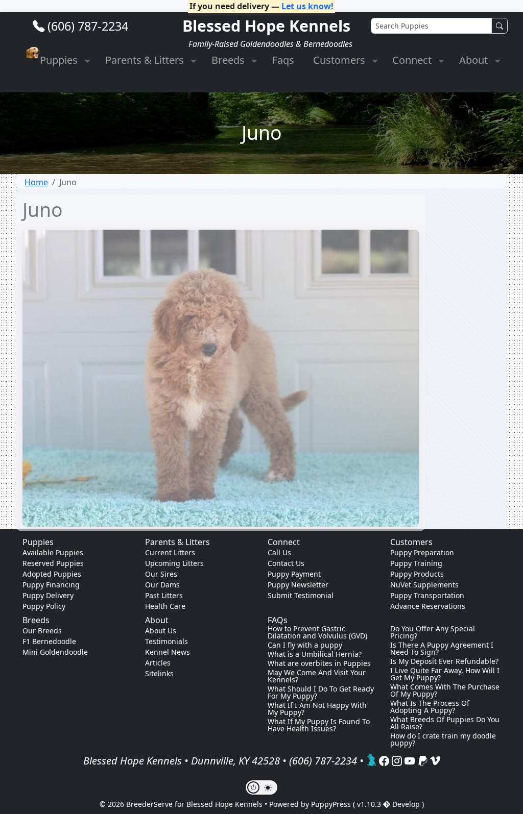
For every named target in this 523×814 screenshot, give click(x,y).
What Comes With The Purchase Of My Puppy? (445, 690)
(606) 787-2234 (87, 26)
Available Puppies (52, 552)
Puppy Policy (43, 606)
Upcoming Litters (174, 563)
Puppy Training (416, 563)
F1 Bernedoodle (49, 641)
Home (36, 182)
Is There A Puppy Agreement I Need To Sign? (441, 649)
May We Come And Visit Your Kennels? (317, 676)
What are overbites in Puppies (319, 663)
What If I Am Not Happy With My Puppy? (317, 709)
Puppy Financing (51, 584)
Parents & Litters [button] (145, 60)
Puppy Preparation (422, 552)
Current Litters (170, 552)
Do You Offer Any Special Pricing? (432, 632)
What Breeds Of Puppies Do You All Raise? (445, 723)
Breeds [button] (229, 60)
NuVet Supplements (424, 584)
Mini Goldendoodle (55, 652)
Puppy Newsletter (298, 584)
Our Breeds (42, 630)
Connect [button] (413, 60)
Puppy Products (417, 574)
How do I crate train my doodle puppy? (443, 739)
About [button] (474, 60)
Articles (158, 663)
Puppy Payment (294, 574)
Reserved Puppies (53, 563)
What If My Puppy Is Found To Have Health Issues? (319, 725)
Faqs (283, 60)
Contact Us (286, 563)
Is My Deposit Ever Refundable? (444, 661)
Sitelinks (159, 673)
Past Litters (164, 595)
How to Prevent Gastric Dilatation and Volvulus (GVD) (317, 632)
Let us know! (307, 6)
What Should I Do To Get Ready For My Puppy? (321, 692)
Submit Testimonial (301, 595)
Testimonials (166, 641)
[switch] (261, 787)
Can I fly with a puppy (305, 645)
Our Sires (161, 574)
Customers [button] (340, 60)
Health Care (165, 606)
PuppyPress (332, 804)
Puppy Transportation (427, 595)
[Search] (499, 26)
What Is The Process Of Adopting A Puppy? (429, 707)
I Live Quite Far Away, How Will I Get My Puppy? (445, 674)
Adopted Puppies (51, 574)
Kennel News (167, 652)
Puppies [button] (60, 60)
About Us (160, 630)
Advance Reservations (427, 606)
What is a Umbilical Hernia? (315, 654)
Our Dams (162, 584)
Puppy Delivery (48, 595)
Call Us (279, 552)
